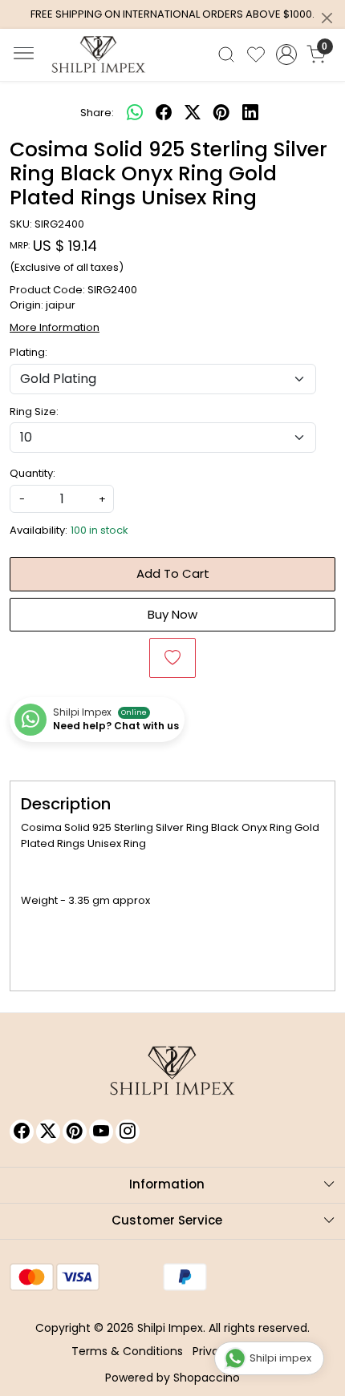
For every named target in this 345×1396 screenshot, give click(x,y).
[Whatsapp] (134, 113)
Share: (97, 112)
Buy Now (172, 614)
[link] (227, 54)
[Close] (327, 18)
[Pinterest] (75, 1132)
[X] (48, 1132)
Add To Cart (172, 573)
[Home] (99, 54)
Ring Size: (34, 411)
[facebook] (163, 113)
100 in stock (99, 530)
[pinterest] (221, 113)
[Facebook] (22, 1132)
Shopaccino (206, 1378)
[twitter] (192, 113)
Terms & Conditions (127, 1351)
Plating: (28, 352)
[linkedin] (250, 113)
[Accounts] (286, 54)
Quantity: (32, 473)
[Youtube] (101, 1132)
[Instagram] (128, 1132)
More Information (54, 327)
